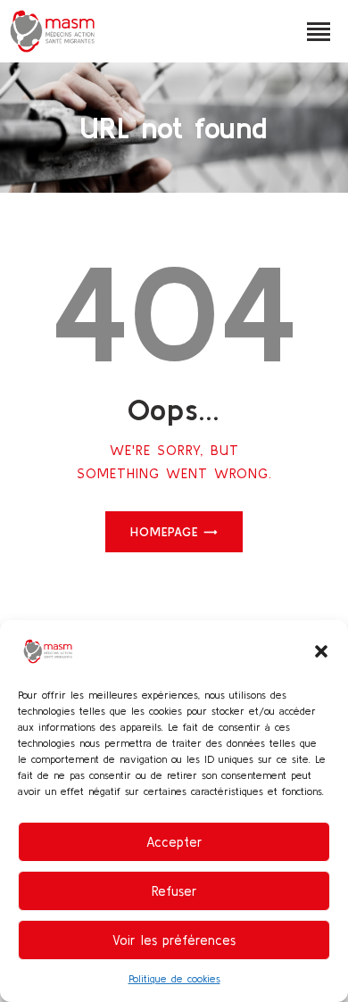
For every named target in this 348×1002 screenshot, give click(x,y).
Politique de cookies (174, 978)
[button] (321, 651)
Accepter (174, 841)
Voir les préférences (174, 940)
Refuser (174, 890)
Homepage (164, 532)
